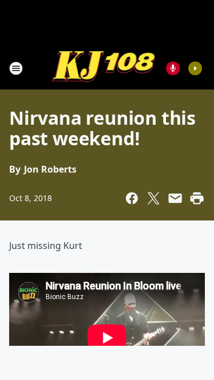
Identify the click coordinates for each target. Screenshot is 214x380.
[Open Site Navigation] (16, 68)
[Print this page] (197, 198)
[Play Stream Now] (195, 68)
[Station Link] (103, 68)
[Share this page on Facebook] (132, 198)
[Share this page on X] (153, 198)
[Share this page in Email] (175, 198)
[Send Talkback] (173, 68)
